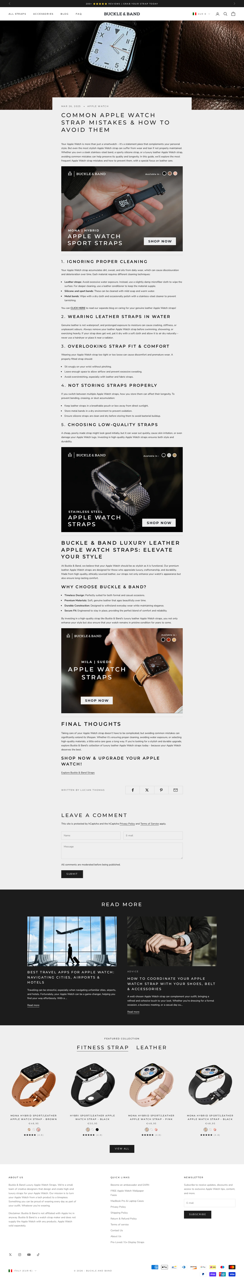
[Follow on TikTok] (38, 1254)
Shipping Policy (119, 1212)
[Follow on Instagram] (19, 1254)
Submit (72, 874)
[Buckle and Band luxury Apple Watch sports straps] (122, 208)
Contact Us (117, 1230)
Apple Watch (98, 106)
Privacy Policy (127, 823)
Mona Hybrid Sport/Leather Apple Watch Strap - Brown (33, 1117)
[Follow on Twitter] (10, 1254)
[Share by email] (176, 790)
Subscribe (197, 1214)
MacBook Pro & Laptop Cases (127, 1201)
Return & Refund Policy (124, 1218)
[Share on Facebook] (133, 790)
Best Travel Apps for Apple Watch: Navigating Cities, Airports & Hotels (70, 977)
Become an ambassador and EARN (130, 1185)
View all (122, 1148)
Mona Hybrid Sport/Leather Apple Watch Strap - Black (210, 1117)
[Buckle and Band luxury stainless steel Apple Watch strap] (122, 489)
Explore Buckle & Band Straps (78, 772)
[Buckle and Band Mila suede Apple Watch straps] (122, 670)
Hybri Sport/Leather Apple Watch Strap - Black (92, 1117)
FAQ (79, 14)
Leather (151, 1047)
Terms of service (120, 1224)
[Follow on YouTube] (29, 1254)
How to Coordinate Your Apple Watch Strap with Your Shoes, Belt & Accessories (171, 984)
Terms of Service (149, 823)
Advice (133, 971)
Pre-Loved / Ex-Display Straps (127, 1242)
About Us (116, 1236)
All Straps (17, 14)
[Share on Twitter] (147, 790)
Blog (65, 14)
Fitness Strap (103, 1047)
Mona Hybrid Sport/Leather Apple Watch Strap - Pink (151, 1117)
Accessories (43, 14)
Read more (33, 1005)
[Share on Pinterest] (161, 790)
